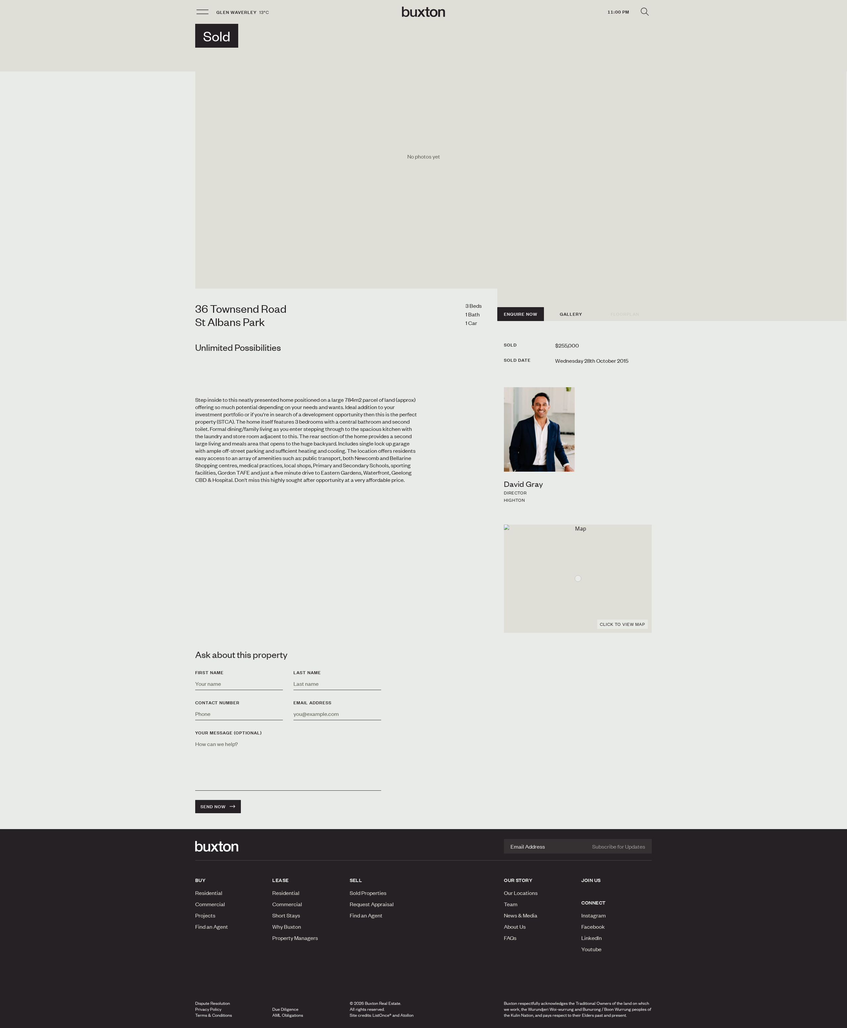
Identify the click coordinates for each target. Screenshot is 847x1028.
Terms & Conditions (213, 1015)
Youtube (591, 949)
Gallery (571, 314)
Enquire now (520, 314)
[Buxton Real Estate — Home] (423, 12)
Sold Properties (368, 892)
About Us (515, 926)
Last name (307, 673)
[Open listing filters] (644, 12)
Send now (213, 807)
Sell (356, 880)
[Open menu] (202, 12)
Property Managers (295, 937)
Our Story (518, 880)
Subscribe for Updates (618, 846)
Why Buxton (286, 926)
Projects (205, 915)
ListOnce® (382, 1015)
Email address (312, 703)
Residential (208, 892)
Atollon (407, 1015)
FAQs (510, 937)
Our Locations (521, 892)
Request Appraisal (372, 904)
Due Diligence (285, 1009)
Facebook (593, 926)
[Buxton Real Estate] (230, 846)
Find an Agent (211, 926)
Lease (280, 880)
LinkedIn (591, 937)
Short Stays (286, 915)
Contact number (217, 703)
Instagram (593, 915)
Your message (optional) (228, 733)
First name (209, 673)
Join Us (591, 880)
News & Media (520, 915)
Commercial (210, 904)
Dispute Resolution (212, 1003)
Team (510, 904)
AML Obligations (287, 1015)
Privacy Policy (208, 1009)
